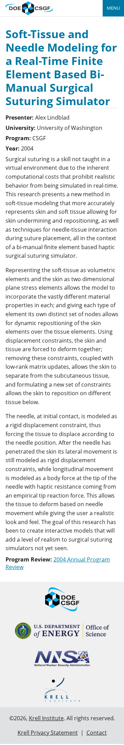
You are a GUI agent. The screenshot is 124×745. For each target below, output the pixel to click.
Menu (113, 8)
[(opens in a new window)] (62, 631)
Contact (96, 732)
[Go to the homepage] (29, 7)
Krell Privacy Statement (48, 732)
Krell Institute (46, 718)
